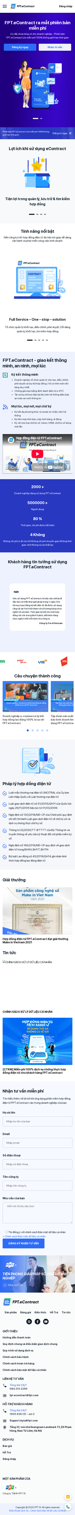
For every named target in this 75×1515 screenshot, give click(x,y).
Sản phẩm (11, 1312)
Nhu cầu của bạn (14, 1198)
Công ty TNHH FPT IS (14, 1493)
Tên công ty (11, 1177)
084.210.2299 (18, 1388)
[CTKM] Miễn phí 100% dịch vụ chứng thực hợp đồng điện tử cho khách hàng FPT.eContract (34, 1071)
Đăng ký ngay (20, 47)
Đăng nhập (65, 6)
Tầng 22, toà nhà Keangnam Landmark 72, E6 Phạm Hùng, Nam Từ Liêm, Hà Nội (41, 1429)
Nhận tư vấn (55, 47)
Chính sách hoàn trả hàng (18, 1363)
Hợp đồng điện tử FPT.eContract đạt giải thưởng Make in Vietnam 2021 (35, 940)
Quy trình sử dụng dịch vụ (18, 1350)
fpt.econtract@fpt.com (24, 1395)
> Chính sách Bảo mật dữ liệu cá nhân (24, 1236)
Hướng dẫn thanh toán (17, 1337)
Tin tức (66, 1312)
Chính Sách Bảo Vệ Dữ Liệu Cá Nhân (48, 1510)
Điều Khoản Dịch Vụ (18, 1510)
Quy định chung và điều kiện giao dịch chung (30, 1344)
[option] (37, 66)
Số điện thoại (11, 1155)
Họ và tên (9, 1112)
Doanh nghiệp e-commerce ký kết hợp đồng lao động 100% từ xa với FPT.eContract (23, 719)
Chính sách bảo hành (16, 1357)
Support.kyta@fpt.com (24, 1420)
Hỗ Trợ (54, 1312)
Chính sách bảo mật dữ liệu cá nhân (24, 1370)
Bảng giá (25, 1312)
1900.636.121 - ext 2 (22, 1414)
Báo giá (7, 1446)
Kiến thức (40, 1312)
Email (6, 1134)
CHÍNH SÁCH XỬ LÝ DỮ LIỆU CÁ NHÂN (27, 1012)
